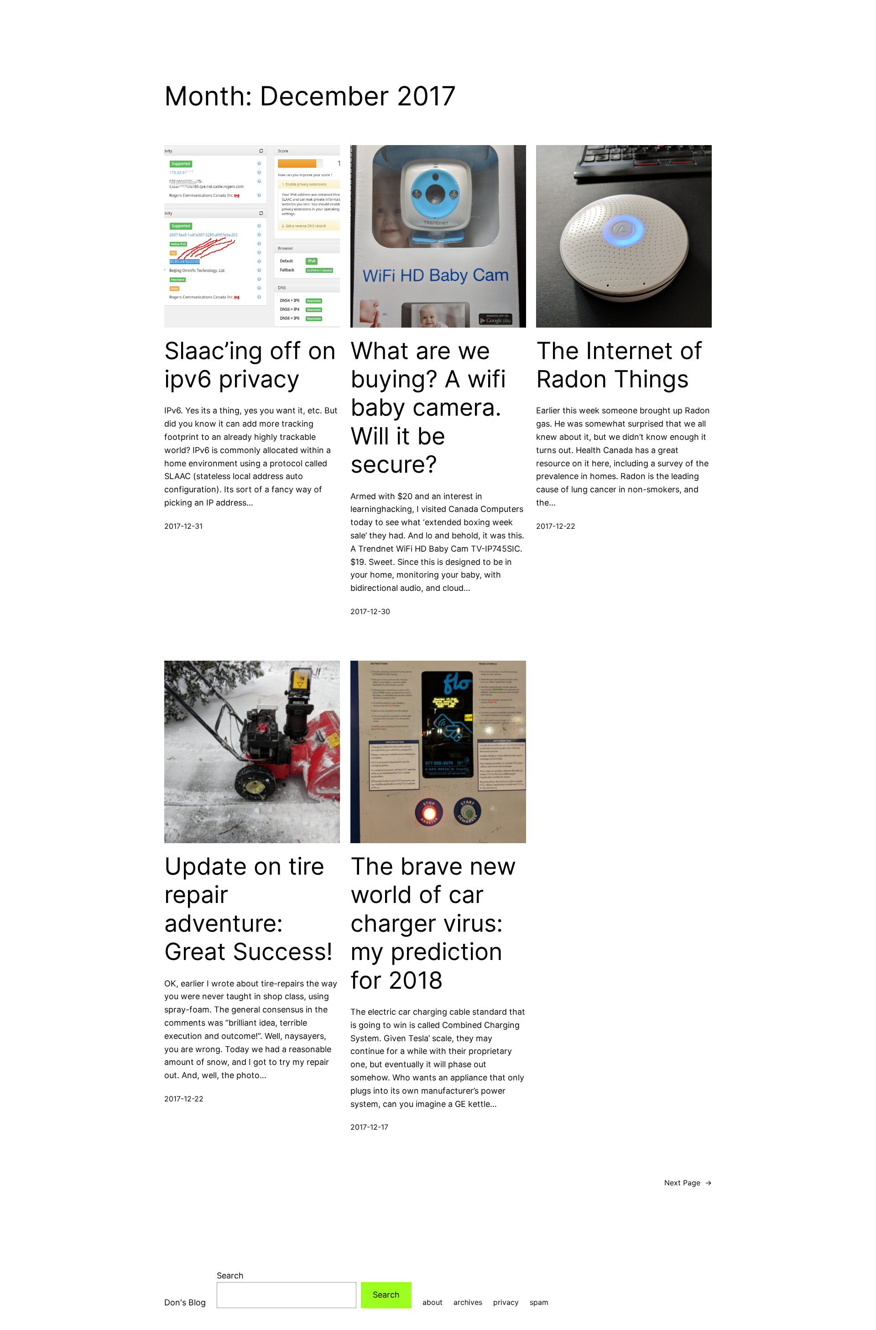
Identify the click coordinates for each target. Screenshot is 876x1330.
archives (468, 1302)
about (432, 1302)
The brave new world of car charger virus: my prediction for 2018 (433, 923)
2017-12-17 (369, 1127)
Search (230, 1275)
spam (539, 1302)
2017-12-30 (370, 611)
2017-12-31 (183, 526)
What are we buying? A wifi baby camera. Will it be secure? (428, 408)
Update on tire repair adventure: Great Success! (248, 909)
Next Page (688, 1182)
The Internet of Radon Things (619, 365)
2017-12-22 (555, 526)
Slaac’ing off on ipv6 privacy (250, 365)
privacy (506, 1302)
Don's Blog (185, 1302)
